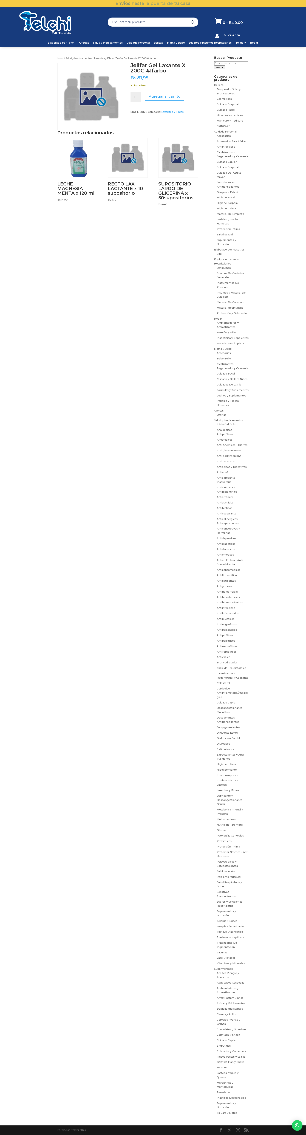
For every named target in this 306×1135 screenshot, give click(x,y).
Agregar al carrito (164, 96)
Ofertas (84, 42)
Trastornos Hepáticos (231, 937)
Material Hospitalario (230, 307)
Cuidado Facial (226, 109)
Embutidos (224, 1045)
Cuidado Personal (138, 42)
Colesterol (223, 683)
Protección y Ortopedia (232, 313)
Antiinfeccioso (226, 146)
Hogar (254, 42)
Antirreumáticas (227, 646)
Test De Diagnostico (230, 931)
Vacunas (222, 952)
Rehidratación (226, 871)
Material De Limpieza (230, 214)
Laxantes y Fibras (104, 58)
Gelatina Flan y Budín (230, 1062)
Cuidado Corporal (228, 104)
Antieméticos (225, 554)
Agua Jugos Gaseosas (230, 982)
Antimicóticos (225, 619)
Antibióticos (224, 508)
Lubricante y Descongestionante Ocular (229, 800)
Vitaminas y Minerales (231, 963)
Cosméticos (224, 98)
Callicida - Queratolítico (231, 668)
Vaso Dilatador (226, 957)
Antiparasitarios (227, 629)
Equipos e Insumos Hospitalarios (210, 42)
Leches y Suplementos (231, 395)
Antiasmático (225, 502)
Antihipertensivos (228, 597)
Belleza (158, 42)
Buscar (220, 67)
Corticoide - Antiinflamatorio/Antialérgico (232, 693)
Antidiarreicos (226, 549)
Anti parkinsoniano (229, 456)
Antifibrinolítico (227, 575)
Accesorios (224, 135)
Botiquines (224, 267)
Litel (219, 253)
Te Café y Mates (227, 1112)
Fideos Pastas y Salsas (231, 1056)
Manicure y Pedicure (230, 120)
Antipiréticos (225, 635)
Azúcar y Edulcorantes (231, 1003)
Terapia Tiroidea (227, 921)
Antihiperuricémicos (230, 602)
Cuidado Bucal (226, 373)
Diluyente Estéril (227, 192)
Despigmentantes (228, 727)
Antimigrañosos (227, 624)
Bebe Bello (224, 358)
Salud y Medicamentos (108, 42)
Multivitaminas (226, 819)
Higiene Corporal (227, 203)
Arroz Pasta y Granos (230, 997)
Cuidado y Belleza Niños (232, 379)
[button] (297, 1125)
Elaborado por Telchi (61, 42)
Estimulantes (225, 749)
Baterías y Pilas (226, 332)
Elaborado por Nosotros (229, 249)
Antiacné (222, 472)
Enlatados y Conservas (231, 1051)
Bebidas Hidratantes (230, 1008)
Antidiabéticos (226, 543)
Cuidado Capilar (227, 162)
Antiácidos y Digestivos (232, 467)
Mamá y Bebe (176, 42)
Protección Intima (228, 229)
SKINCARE (223, 126)
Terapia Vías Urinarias (230, 926)
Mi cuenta (231, 35)
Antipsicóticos (226, 640)
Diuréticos (223, 743)
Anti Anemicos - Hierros (232, 445)
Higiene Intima (226, 208)
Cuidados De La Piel (229, 384)
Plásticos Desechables (231, 1097)
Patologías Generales (230, 835)
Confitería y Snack (228, 1034)
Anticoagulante (226, 513)
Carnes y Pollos (227, 1014)
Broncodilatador (227, 662)
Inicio (60, 58)
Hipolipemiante (227, 769)
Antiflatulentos (226, 580)
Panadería (223, 1092)
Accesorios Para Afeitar (231, 141)
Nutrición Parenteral (230, 824)
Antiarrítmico (225, 497)
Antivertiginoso (227, 651)
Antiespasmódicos (228, 569)
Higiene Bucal (226, 197)
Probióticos (224, 841)
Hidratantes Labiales (230, 115)
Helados (222, 1067)
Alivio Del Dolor (227, 424)
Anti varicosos (226, 461)
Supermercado (223, 968)
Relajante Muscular (229, 876)
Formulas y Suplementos (233, 390)
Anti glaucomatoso (229, 450)
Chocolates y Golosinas (231, 1029)
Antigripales (224, 586)
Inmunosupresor (227, 775)
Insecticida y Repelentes (233, 338)
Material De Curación (230, 302)
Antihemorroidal (227, 591)
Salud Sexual (225, 234)
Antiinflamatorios (228, 613)
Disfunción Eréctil (228, 738)
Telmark (241, 42)
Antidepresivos (226, 538)
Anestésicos (225, 439)
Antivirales (223, 657)
